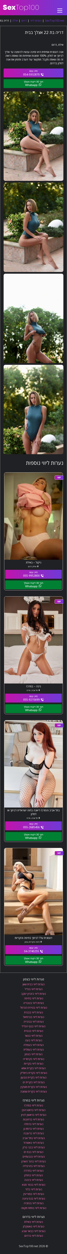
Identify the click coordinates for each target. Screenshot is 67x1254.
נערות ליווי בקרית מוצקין (33, 1087)
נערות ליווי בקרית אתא (33, 1068)
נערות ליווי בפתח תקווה (33, 1208)
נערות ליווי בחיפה (33, 998)
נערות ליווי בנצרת (33, 1031)
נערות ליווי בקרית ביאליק (33, 1073)
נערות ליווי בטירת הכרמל (33, 1007)
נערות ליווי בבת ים (33, 1152)
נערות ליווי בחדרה (33, 1170)
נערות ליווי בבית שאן (33, 984)
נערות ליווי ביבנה (33, 1180)
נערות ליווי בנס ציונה (33, 1198)
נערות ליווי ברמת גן (33, 1129)
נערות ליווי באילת (33, 1222)
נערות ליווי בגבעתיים (34, 1156)
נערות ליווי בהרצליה (33, 1166)
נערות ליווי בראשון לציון (33, 1115)
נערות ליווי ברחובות (33, 1119)
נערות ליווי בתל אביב (33, 1138)
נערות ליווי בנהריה (34, 1021)
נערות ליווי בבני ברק (34, 1147)
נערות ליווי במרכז (33, 1105)
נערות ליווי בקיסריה (33, 1059)
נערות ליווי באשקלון (33, 1226)
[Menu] (59, 8)
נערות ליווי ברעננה (33, 1133)
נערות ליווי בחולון (33, 1175)
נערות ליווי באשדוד (33, 1143)
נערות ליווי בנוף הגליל (33, 1026)
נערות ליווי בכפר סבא (33, 1185)
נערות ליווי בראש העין (33, 1110)
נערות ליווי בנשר (33, 1036)
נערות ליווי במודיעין (33, 1194)
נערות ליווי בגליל (33, 989)
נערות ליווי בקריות (33, 1063)
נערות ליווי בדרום (33, 1236)
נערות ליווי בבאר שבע (33, 1231)
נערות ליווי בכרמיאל (33, 1017)
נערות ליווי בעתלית (34, 1049)
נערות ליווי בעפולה (33, 1045)
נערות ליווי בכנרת (33, 1012)
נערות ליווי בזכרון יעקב (33, 994)
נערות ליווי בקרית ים (33, 1082)
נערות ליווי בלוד (33, 1189)
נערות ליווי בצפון (33, 1054)
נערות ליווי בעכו (33, 1040)
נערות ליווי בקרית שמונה (33, 1091)
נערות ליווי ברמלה (33, 1124)
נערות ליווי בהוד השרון (33, 1161)
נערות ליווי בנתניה (33, 1203)
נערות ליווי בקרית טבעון (33, 1077)
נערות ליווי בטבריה (33, 1003)
